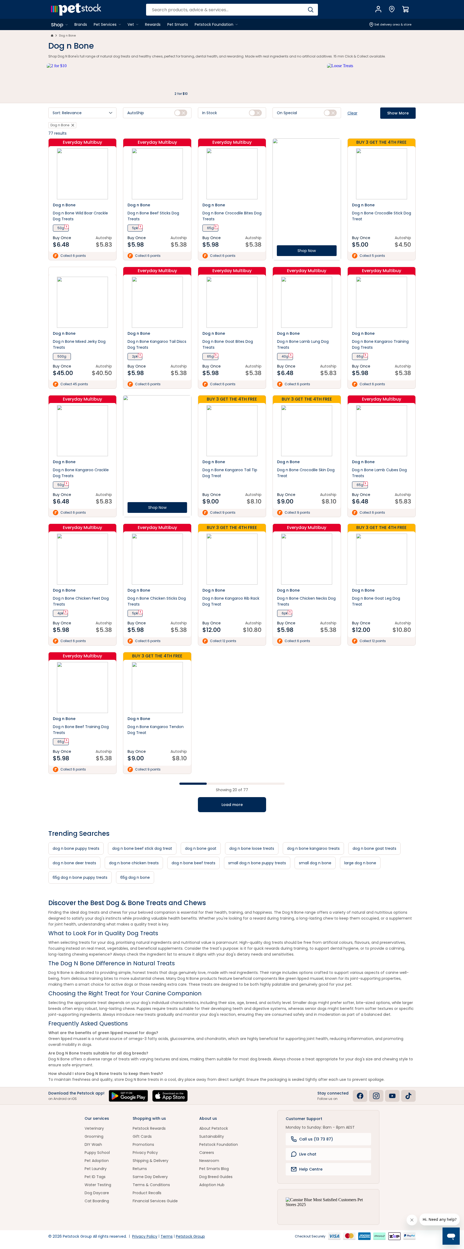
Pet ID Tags (95, 1176)
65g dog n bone (135, 877)
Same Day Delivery (150, 1176)
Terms (167, 1236)
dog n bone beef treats (193, 863)
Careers (206, 1152)
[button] (82, 112)
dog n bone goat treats (374, 848)
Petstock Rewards (149, 1128)
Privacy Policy (145, 1152)
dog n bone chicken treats (134, 863)
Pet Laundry (96, 1168)
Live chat (307, 1154)
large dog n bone (360, 863)
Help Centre (310, 1169)
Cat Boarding (97, 1201)
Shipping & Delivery (150, 1160)
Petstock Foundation (218, 1144)
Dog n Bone (67, 35)
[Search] (310, 9)
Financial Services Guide (155, 1201)
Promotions (143, 1144)
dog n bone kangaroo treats (313, 848)
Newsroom (209, 1160)
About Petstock (213, 1128)
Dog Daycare (97, 1193)
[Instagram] (376, 1096)
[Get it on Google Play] (128, 1096)
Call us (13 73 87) (316, 1139)
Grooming (94, 1136)
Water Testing (98, 1184)
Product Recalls (147, 1193)
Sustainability (211, 1136)
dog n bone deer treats (74, 863)
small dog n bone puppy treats (257, 863)
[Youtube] (392, 1096)
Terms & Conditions (151, 1184)
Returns (140, 1168)
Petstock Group (190, 1236)
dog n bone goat (200, 848)
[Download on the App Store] (170, 1096)
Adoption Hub (211, 1184)
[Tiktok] (408, 1096)
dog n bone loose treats (251, 848)
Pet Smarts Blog (214, 1168)
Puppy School (97, 1152)
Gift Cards (142, 1136)
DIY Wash (93, 1144)
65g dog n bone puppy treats (80, 877)
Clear (352, 113)
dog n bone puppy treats (76, 848)
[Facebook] (360, 1096)
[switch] (180, 113)
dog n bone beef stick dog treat (142, 848)
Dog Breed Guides (216, 1176)
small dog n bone (315, 863)
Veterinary (94, 1128)
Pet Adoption (97, 1160)
